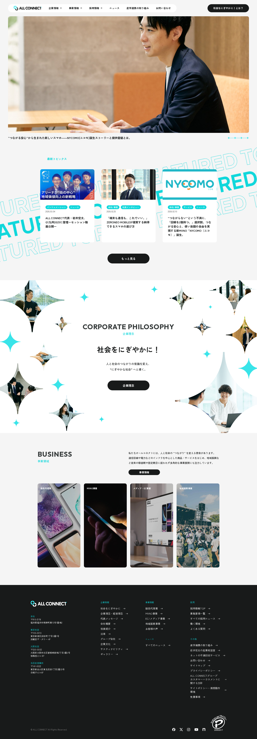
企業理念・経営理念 (112, 613)
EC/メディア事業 (155, 618)
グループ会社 (108, 639)
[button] (228, 138)
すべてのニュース (155, 645)
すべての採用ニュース (202, 618)
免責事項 (195, 697)
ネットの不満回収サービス (205, 655)
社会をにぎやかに (110, 608)
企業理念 (128, 385)
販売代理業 (151, 608)
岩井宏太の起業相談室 (202, 650)
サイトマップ (197, 665)
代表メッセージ (109, 618)
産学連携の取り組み (138, 8)
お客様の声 (151, 628)
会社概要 (105, 623)
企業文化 (105, 644)
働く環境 (195, 623)
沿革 (103, 634)
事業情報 (144, 472)
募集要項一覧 (197, 613)
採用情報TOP (197, 608)
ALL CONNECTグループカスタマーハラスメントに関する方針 (205, 679)
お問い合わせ (163, 8)
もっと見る (128, 258)
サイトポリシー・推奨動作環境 (205, 689)
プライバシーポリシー (202, 670)
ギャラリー (107, 654)
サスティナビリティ (112, 649)
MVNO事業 (151, 613)
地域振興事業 (152, 623)
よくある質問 (197, 628)
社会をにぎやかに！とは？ (228, 8)
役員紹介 (105, 628)
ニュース (114, 8)
